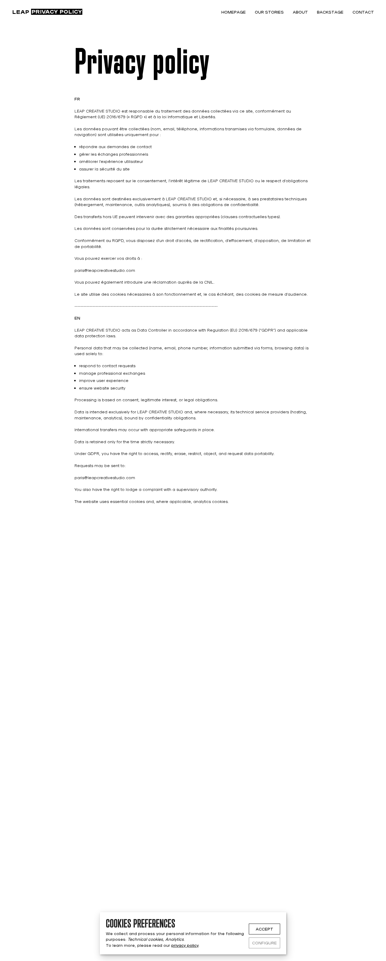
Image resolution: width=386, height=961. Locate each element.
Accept (264, 928)
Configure (264, 942)
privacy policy (184, 945)
